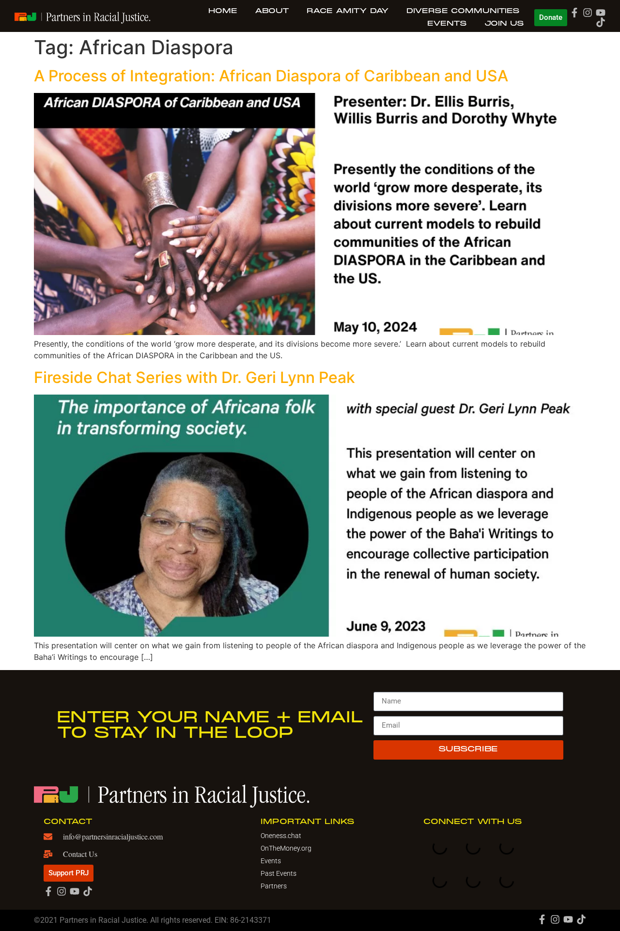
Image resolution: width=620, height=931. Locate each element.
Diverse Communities (463, 11)
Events (447, 24)
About (272, 11)
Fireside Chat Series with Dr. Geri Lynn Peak (194, 377)
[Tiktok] (600, 22)
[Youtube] (600, 12)
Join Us (504, 24)
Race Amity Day (348, 11)
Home (222, 11)
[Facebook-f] (574, 12)
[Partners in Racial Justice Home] (83, 17)
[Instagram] (587, 12)
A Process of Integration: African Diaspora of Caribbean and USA (271, 75)
